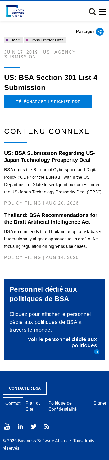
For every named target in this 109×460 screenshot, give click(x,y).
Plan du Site (33, 406)
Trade (14, 40)
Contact (12, 403)
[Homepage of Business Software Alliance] (15, 11)
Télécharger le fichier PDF (48, 101)
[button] (92, 11)
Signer (99, 403)
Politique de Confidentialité (62, 406)
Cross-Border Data (46, 40)
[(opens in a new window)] (7, 426)
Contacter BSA (25, 388)
